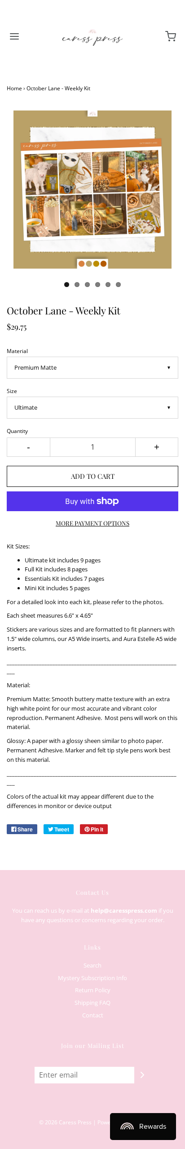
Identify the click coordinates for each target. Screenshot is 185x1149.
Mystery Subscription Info (92, 978)
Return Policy (92, 990)
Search (92, 965)
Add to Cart (93, 476)
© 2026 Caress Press (65, 1122)
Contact (92, 1015)
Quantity (17, 430)
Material (17, 350)
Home (14, 88)
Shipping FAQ (92, 1003)
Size (12, 390)
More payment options (92, 523)
